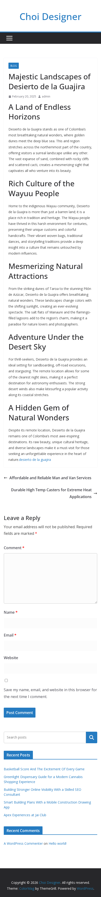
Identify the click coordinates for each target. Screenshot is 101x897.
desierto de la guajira (35, 459)
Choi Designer (50, 16)
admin (46, 96)
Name (11, 612)
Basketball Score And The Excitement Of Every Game (44, 769)
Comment (14, 547)
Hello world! (57, 843)
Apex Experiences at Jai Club (25, 815)
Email (10, 635)
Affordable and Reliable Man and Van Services (50, 477)
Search (91, 737)
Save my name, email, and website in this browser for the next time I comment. (50, 693)
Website (11, 657)
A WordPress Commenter (23, 843)
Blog (13, 65)
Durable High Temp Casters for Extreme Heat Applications (51, 493)
